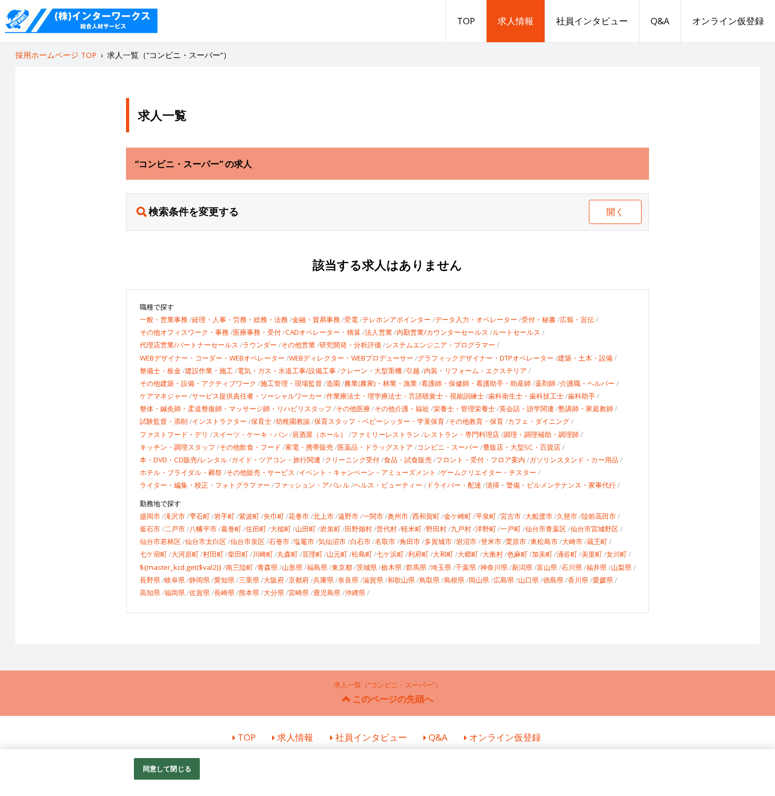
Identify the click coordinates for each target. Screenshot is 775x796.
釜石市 (150, 528)
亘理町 (312, 554)
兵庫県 (323, 580)
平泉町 (486, 516)
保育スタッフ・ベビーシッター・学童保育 (379, 421)
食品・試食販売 (408, 459)
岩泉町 (330, 528)
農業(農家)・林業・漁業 (380, 383)
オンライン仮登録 (728, 21)
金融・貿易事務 (316, 319)
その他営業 (298, 345)
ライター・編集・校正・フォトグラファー (205, 485)
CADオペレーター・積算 (323, 332)
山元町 (337, 554)
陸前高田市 (599, 516)
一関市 (373, 516)
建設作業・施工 (209, 370)
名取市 (385, 541)
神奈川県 (494, 567)
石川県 (571, 567)
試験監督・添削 (164, 421)
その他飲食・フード (250, 447)
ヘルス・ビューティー (388, 485)
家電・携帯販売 (309, 447)
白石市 (360, 541)
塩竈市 (304, 541)
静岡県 (199, 580)
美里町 (592, 554)
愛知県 (224, 580)
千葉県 (466, 567)
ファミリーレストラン (385, 434)
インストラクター (219, 421)
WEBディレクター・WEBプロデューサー (351, 358)
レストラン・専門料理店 (461, 434)
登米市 (491, 541)
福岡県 (174, 592)
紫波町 (249, 516)
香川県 (578, 580)
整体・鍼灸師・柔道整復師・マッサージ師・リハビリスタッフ (236, 408)
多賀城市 (438, 541)
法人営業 (378, 332)
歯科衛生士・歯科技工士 (526, 396)
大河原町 (185, 554)
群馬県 (416, 567)
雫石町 (199, 516)
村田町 (213, 554)
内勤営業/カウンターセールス (442, 332)
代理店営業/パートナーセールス (189, 345)
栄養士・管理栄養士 (464, 408)
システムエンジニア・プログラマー (440, 345)
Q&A (660, 21)
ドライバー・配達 (454, 485)
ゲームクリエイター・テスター (488, 472)
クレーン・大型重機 (371, 370)
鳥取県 (429, 580)
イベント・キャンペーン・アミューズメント (367, 472)
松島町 (362, 554)
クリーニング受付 (352, 459)
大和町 (443, 554)
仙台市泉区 (247, 541)
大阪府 (274, 580)
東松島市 (544, 541)
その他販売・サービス (260, 472)
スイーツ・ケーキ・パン (250, 434)
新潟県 (522, 567)
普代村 (386, 528)
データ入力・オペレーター (476, 319)
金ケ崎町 (457, 516)
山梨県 (621, 567)
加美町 (542, 554)
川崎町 (263, 554)
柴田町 (238, 554)
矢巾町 (274, 516)
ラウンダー (260, 345)
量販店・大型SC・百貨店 (521, 447)
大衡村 (492, 554)
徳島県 (553, 580)
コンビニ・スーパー (448, 447)
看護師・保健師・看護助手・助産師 (476, 383)
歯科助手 (581, 396)
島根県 (454, 580)
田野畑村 (358, 528)
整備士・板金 (160, 370)
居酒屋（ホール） (319, 434)
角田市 (410, 541)
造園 (333, 383)
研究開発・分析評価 (350, 345)
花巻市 (298, 516)
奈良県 (348, 580)
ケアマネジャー (164, 396)
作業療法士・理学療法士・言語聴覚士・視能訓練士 (405, 396)
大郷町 (468, 554)
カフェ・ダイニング (538, 421)
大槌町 (280, 528)
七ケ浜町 (390, 554)
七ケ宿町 (153, 554)
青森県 (267, 567)
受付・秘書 (538, 319)
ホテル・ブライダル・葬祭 (181, 472)
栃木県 (391, 567)
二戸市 (174, 528)
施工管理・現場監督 (291, 383)
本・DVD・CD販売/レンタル (183, 459)
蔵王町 (597, 541)
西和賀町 (426, 516)
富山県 (547, 567)
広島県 (503, 580)
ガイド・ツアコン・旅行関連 (276, 459)
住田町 (256, 528)
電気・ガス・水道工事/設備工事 (286, 370)
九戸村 (461, 528)
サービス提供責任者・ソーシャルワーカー (257, 396)
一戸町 (510, 528)
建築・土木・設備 (585, 358)
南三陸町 (239, 567)
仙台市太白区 (205, 541)
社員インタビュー (592, 21)
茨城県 (366, 567)
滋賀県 (373, 580)
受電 (351, 319)
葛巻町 (231, 528)
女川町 (616, 554)
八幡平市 (203, 528)
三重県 (249, 580)
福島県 (317, 567)
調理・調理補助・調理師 (541, 434)
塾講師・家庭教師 (585, 408)
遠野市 (348, 516)
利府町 (418, 554)
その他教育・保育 (476, 421)
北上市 (323, 516)
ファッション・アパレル (312, 485)
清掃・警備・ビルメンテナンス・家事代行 (551, 485)
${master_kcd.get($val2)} (180, 567)
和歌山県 (401, 580)
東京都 (342, 567)
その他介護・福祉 (401, 408)
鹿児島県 (327, 592)
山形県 (292, 567)
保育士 (261, 421)
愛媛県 (603, 580)
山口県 (528, 580)
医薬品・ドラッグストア (375, 447)
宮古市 (510, 516)
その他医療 (353, 408)
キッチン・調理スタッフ (177, 447)
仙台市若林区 (160, 541)
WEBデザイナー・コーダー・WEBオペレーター (212, 358)
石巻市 (279, 541)
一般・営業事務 (164, 319)
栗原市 (516, 541)
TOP (466, 21)
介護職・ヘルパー (587, 383)
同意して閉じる (167, 768)
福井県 (596, 567)
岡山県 (479, 580)
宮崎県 (298, 592)
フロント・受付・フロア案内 (480, 459)
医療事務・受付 (257, 332)
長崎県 (224, 592)
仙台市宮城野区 (594, 528)
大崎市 (572, 541)
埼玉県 (441, 567)
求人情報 (516, 21)
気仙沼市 (332, 541)
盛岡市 (150, 516)
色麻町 (517, 554)
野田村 (436, 528)
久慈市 (567, 516)
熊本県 (249, 592)
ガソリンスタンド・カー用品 (573, 459)
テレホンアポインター (396, 319)
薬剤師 (545, 383)
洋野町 (486, 528)
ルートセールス (516, 332)
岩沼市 (466, 541)
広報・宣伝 (577, 319)
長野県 (150, 580)
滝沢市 (174, 516)
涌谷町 (567, 554)
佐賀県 (199, 592)
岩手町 (224, 516)
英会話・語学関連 (526, 408)
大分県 (274, 592)
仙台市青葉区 (545, 528)
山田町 (305, 528)
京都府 (298, 580)
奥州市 (398, 516)
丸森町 (287, 554)
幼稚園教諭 (293, 421)
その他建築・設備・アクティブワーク (198, 383)
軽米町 (411, 528)
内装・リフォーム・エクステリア (475, 370)
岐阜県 (174, 580)
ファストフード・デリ (174, 434)
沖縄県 (355, 592)
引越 (413, 370)
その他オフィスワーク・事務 (184, 332)
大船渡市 (539, 516)
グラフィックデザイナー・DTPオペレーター (486, 358)
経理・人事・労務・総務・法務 (240, 319)
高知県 (150, 592)
